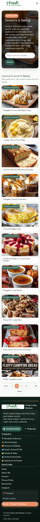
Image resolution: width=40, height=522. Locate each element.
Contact (5, 476)
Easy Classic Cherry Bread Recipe (17, 350)
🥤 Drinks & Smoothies (11, 457)
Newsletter (6, 484)
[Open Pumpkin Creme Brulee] (20, 276)
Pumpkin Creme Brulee (12, 290)
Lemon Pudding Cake (12, 229)
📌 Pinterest (8, 493)
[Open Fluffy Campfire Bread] (20, 365)
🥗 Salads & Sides (9, 453)
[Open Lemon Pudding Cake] (20, 215)
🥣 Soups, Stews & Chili (12, 449)
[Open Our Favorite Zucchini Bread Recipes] (20, 156)
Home (4, 469)
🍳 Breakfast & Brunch (11, 438)
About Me (6, 473)
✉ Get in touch (9, 498)
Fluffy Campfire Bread (12, 379)
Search (10, 62)
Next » (20, 391)
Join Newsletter (13, 429)
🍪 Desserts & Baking (11, 446)
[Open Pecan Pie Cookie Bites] (20, 306)
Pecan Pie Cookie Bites (12, 320)
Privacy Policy (7, 480)
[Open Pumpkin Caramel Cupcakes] (20, 185)
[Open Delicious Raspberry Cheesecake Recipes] (20, 244)
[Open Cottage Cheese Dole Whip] (20, 126)
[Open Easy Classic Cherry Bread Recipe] (20, 335)
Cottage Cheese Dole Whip (14, 140)
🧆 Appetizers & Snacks (12, 460)
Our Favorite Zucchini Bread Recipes (18, 170)
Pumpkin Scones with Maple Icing (17, 110)
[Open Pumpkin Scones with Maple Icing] (20, 96)
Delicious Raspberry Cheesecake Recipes (16, 260)
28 (36, 386)
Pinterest (31, 429)
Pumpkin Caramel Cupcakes (14, 199)
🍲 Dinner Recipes (9, 442)
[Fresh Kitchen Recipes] (14, 3)
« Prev (5, 386)
